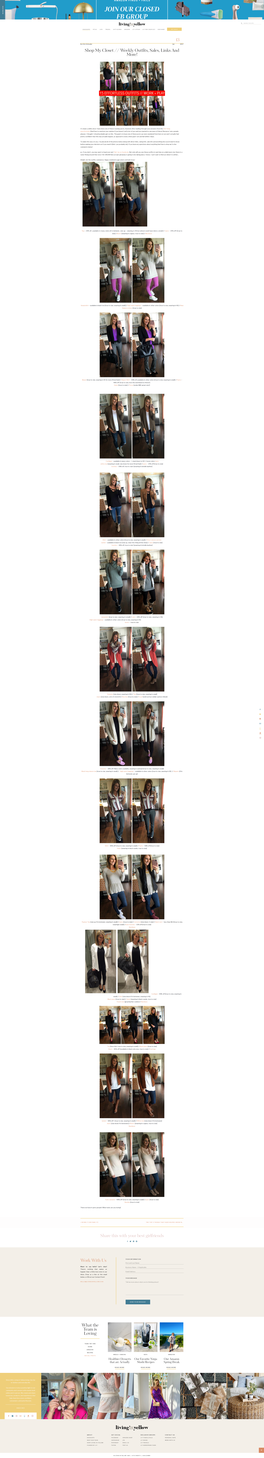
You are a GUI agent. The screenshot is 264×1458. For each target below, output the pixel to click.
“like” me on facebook (121, 152)
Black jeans (111, 999)
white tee (104, 464)
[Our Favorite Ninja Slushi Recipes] (145, 1337)
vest (133, 617)
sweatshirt (105, 617)
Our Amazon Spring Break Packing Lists (172, 1362)
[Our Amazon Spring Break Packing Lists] (171, 1337)
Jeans (167, 231)
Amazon (171, 1354)
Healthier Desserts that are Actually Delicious (119, 1362)
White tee (140, 1121)
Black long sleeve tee (89, 771)
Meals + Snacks (119, 1354)
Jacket (103, 542)
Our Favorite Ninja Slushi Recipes (145, 1360)
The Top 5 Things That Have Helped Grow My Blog (166, 1222)
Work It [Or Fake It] (90, 1222)
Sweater (110, 694)
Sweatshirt (85, 305)
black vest (158, 922)
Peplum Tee (86, 922)
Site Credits (136, 1455)
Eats (146, 1354)
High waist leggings (134, 305)
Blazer (84, 380)
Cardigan (109, 461)
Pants (179, 380)
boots (127, 622)
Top (83, 231)
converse (137, 922)
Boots (119, 233)
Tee (134, 694)
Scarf (141, 697)
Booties (125, 697)
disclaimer (146, 1455)
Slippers (176, 771)
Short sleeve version (154, 540)
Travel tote (120, 1002)
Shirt (104, 540)
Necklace (149, 233)
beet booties (130, 924)
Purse (131, 385)
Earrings (153, 1049)
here (157, 461)
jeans (145, 464)
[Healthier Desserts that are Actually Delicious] (119, 1337)
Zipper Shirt (125, 380)
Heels (116, 385)
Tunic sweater (110, 1199)
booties (114, 466)
